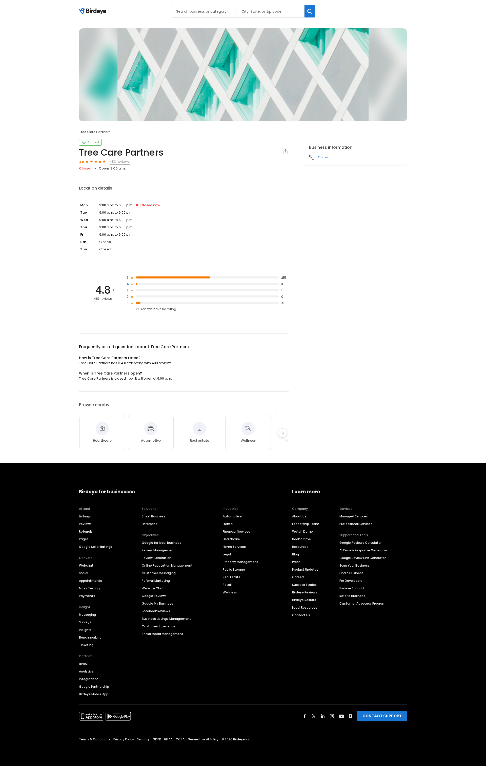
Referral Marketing (156, 580)
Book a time (301, 539)
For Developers (350, 580)
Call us (323, 157)
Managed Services (353, 516)
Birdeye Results (304, 600)
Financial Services (236, 531)
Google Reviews (154, 596)
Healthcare (231, 539)
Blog (295, 554)
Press (296, 562)
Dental (228, 524)
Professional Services (355, 524)
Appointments (90, 580)
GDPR (157, 739)
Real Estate (231, 577)
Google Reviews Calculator (360, 542)
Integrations (88, 679)
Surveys (85, 622)
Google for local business (161, 542)
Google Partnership (94, 686)
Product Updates (305, 569)
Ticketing (86, 645)
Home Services (234, 547)
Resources (300, 547)
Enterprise (149, 524)
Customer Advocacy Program (362, 603)
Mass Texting (89, 588)
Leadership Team (305, 524)
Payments (87, 596)
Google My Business (157, 603)
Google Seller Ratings (95, 547)
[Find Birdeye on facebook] (305, 716)
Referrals (86, 531)
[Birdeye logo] (93, 11)
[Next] (282, 433)
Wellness (230, 592)
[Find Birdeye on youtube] (341, 716)
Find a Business (351, 573)
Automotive (232, 516)
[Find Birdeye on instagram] (332, 716)
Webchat (86, 565)
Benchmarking (90, 637)
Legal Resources (304, 607)
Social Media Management (162, 634)
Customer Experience (158, 626)
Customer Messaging (159, 573)
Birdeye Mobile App (93, 694)
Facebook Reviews (156, 611)
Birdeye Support (351, 588)
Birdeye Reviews (304, 592)
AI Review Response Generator (363, 550)
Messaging (87, 614)
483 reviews (120, 161)
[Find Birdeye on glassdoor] (350, 716)
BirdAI (83, 664)
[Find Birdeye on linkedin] (323, 716)
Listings (85, 516)
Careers (298, 577)
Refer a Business (352, 596)
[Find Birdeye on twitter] (314, 716)
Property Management (240, 562)
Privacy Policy (123, 739)
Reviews (85, 524)
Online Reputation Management (167, 565)
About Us (299, 516)
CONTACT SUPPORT (382, 716)
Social (83, 573)
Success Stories (304, 585)
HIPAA (168, 739)
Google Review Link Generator (362, 558)
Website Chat (153, 588)
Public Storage (234, 569)
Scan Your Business (354, 565)
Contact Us (301, 615)
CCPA (180, 739)
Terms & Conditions (94, 739)
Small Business (153, 516)
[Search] (310, 11)
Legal (227, 554)
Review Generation (156, 558)
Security (143, 739)
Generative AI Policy (203, 739)
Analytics (86, 671)
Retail (227, 585)
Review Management (158, 550)
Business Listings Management (166, 618)
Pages (84, 539)
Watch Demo (302, 531)
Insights (85, 630)
